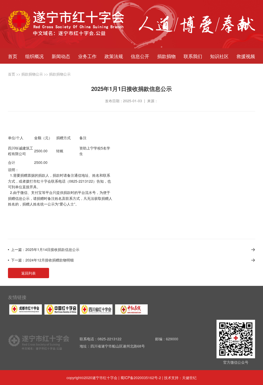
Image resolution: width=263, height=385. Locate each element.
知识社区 (219, 56)
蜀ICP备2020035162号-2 (141, 377)
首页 (12, 56)
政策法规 (114, 56)
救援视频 (246, 56)
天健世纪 (189, 377)
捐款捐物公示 (32, 74)
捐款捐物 (166, 56)
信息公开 (140, 56)
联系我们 (193, 56)
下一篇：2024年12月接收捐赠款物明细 (42, 259)
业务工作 (87, 56)
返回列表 (28, 273)
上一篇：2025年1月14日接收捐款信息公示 (45, 249)
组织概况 (34, 56)
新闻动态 (61, 56)
